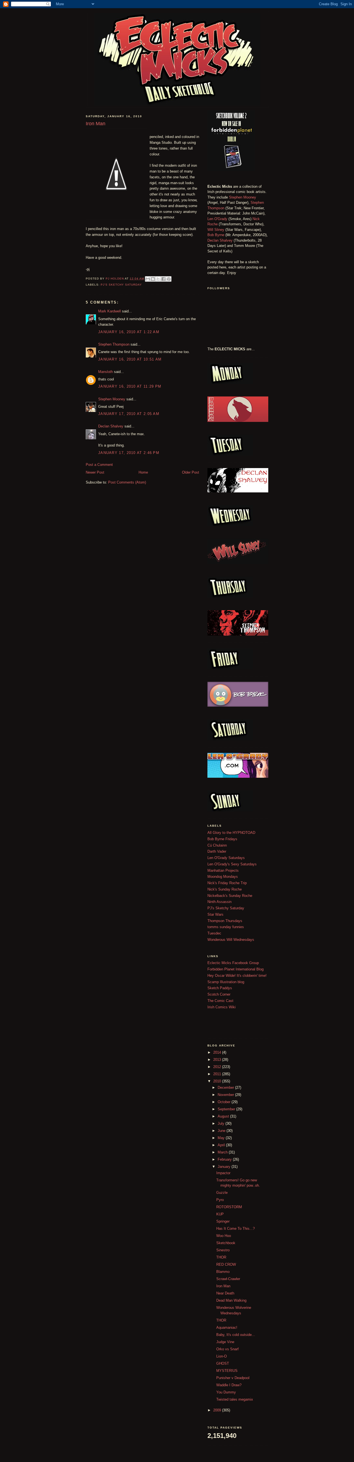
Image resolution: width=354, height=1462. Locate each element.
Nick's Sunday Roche (224, 889)
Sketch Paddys (219, 988)
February (225, 1159)
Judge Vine (225, 1342)
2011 (217, 1074)
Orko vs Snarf (227, 1349)
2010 (217, 1081)
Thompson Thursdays (224, 921)
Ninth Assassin (219, 902)
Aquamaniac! (226, 1327)
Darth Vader (216, 851)
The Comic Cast (220, 1001)
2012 (217, 1067)
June (222, 1131)
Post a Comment (99, 465)
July (221, 1123)
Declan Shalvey (110, 426)
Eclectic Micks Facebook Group (233, 963)
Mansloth (105, 372)
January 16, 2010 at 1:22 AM (128, 332)
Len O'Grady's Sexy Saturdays (232, 864)
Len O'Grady (217, 219)
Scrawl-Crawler (228, 1279)
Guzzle (222, 1193)
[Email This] (147, 279)
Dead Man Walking (231, 1300)
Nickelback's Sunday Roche (229, 896)
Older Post (190, 472)
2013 (217, 1060)
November (226, 1095)
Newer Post (95, 472)
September (227, 1109)
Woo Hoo (223, 1236)
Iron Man (223, 1286)
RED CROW (226, 1264)
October (224, 1102)
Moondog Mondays (222, 876)
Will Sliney (215, 230)
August (224, 1116)
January (224, 1167)
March (223, 1152)
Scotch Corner (218, 994)
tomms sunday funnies (225, 927)
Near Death (225, 1293)
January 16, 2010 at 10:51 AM (130, 359)
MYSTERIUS (227, 1371)
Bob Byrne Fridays (222, 839)
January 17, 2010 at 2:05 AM (128, 414)
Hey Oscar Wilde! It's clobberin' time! (237, 975)
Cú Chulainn (217, 845)
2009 (217, 1410)
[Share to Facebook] (163, 279)
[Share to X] (158, 279)
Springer (223, 1221)
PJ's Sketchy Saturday (121, 284)
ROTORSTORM (229, 1207)
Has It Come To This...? (235, 1228)
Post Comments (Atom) (127, 482)
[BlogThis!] (153, 279)
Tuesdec (214, 933)
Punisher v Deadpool (232, 1378)
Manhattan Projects (223, 870)
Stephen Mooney (111, 399)
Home (143, 472)
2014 (217, 1052)
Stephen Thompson (113, 344)
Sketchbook (225, 1243)
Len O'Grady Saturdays (226, 858)
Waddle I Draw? (228, 1385)
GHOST (222, 1363)
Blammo (223, 1272)
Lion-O (221, 1356)
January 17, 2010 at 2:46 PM (128, 453)
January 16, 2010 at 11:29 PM (129, 386)
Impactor (223, 1173)
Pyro (220, 1200)
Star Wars (215, 914)
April (222, 1145)
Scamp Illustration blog (225, 982)
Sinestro (223, 1250)
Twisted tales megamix (234, 1399)
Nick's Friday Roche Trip (227, 883)
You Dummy (226, 1392)
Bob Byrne (215, 235)
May (222, 1138)
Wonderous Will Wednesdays (230, 940)
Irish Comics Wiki (221, 1007)
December (226, 1087)
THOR (221, 1257)
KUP (220, 1214)
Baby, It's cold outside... (235, 1335)
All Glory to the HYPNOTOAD (231, 833)
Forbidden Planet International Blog (235, 969)
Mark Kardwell (109, 311)
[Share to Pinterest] (168, 279)
